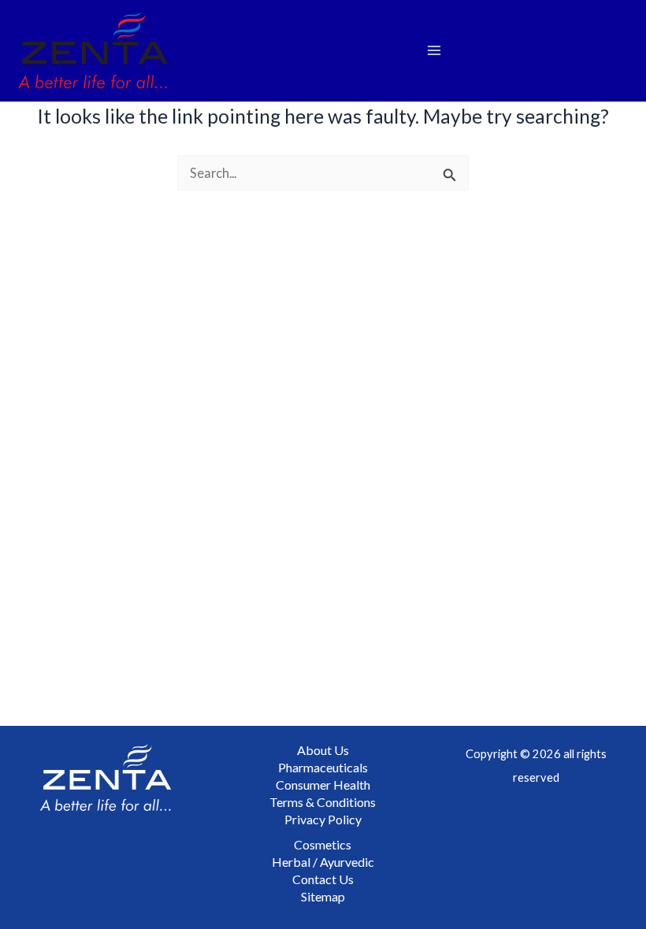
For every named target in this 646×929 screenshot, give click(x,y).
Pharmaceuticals (323, 767)
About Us (323, 749)
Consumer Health (323, 784)
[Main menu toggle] (433, 50)
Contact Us (323, 879)
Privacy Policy (323, 819)
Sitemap (323, 896)
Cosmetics (322, 844)
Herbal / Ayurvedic (323, 861)
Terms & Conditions (322, 801)
